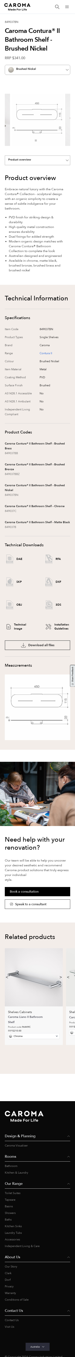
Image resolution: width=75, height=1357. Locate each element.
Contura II (46, 353)
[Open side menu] (67, 6)
